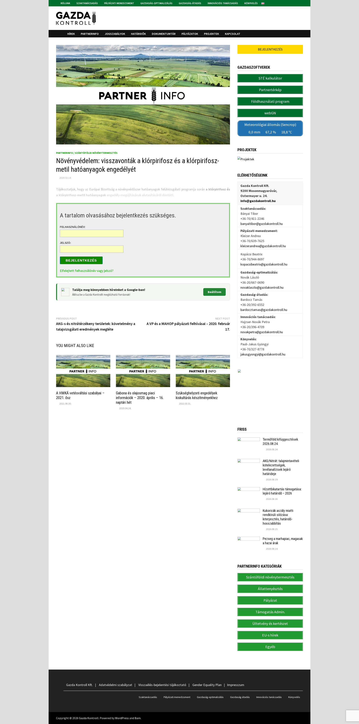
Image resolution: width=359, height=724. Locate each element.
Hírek (71, 34)
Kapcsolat (232, 34)
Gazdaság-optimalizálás (156, 3)
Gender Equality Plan (207, 685)
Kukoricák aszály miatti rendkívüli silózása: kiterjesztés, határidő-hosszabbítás (278, 517)
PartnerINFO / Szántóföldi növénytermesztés (86, 153)
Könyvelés (251, 3)
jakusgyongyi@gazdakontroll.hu (262, 354)
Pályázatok (190, 34)
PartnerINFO (90, 34)
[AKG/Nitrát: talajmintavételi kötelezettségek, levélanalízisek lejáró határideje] (248, 461)
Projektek (211, 34)
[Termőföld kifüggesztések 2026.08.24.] (248, 440)
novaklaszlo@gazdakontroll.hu (261, 287)
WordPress (122, 718)
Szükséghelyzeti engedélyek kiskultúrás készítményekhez (197, 395)
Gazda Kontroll (89, 718)
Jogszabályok (115, 34)
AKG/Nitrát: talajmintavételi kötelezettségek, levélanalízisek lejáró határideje (281, 467)
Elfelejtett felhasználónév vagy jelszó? (86, 270)
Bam (138, 718)
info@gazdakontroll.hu (258, 201)
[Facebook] (296, 3)
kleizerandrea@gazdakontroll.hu (263, 246)
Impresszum (235, 685)
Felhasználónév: (72, 226)
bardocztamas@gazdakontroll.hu (263, 310)
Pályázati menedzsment (119, 3)
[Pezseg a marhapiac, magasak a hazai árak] (248, 539)
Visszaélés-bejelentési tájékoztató (162, 685)
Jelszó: (65, 242)
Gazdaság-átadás (189, 3)
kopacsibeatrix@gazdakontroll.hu (263, 264)
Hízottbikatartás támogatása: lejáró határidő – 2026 (282, 491)
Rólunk (65, 3)
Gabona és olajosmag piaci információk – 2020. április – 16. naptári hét (140, 398)
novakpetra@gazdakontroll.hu (261, 332)
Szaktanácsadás (87, 3)
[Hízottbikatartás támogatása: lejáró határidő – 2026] (248, 490)
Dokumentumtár (164, 34)
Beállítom (214, 292)
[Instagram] (301, 3)
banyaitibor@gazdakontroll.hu (261, 224)
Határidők (138, 34)
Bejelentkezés (81, 260)
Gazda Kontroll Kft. (79, 685)
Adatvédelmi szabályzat (115, 685)
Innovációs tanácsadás (222, 3)
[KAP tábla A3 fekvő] (270, 392)
